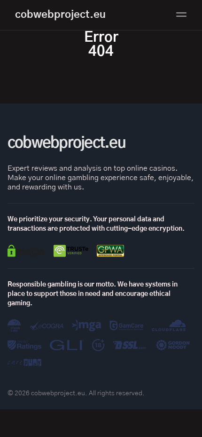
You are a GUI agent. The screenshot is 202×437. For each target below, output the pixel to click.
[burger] (181, 15)
